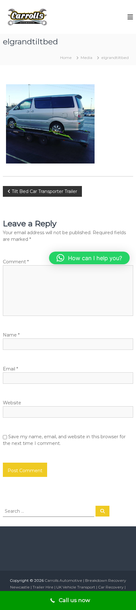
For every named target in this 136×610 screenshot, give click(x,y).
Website (12, 403)
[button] (89, 258)
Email (10, 369)
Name (11, 335)
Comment (16, 262)
